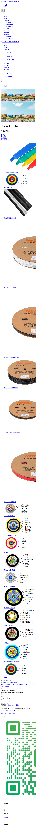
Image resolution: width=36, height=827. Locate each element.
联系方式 (10, 36)
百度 (17, 705)
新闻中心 (6, 32)
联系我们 (6, 34)
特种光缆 (10, 24)
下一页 (9, 680)
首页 (5, 16)
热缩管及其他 (11, 26)
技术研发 (6, 28)
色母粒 (9, 22)
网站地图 (12, 713)
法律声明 (3, 713)
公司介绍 (6, 18)
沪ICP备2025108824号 (8, 710)
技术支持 (6, 30)
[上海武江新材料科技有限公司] (10, 2)
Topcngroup (11, 705)
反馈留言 (10, 38)
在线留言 (6, 817)
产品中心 (6, 20)
